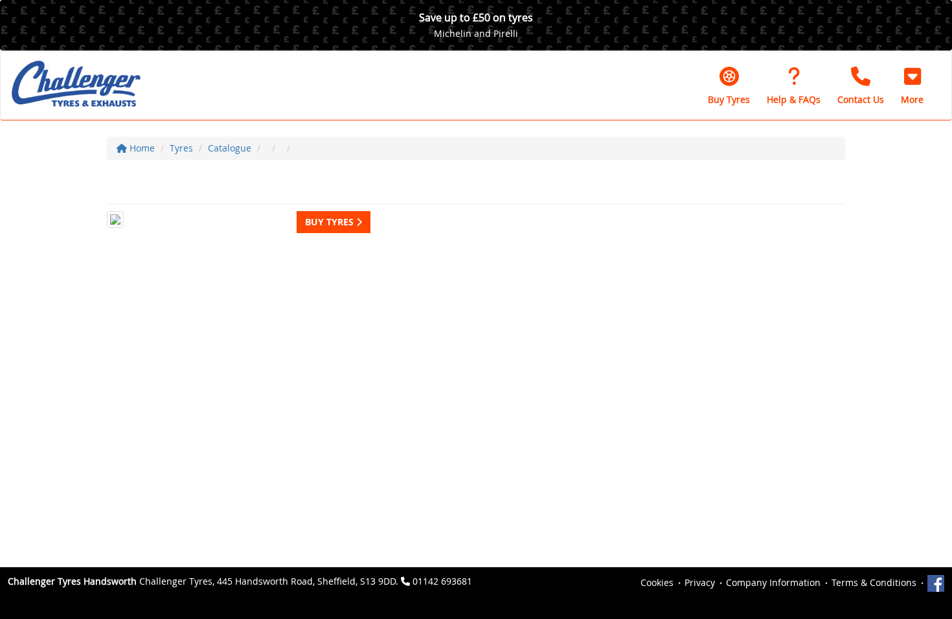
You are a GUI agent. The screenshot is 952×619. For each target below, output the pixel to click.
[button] (912, 85)
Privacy (700, 582)
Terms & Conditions (874, 582)
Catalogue (229, 148)
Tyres (181, 148)
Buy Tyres (330, 222)
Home (141, 148)
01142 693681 (442, 581)
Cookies (657, 582)
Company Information (773, 582)
